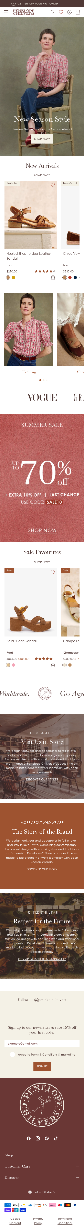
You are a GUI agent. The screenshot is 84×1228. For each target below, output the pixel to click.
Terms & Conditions (44, 1054)
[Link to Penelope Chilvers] (23, 12)
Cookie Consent (15, 1221)
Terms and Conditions (64, 1221)
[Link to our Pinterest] (47, 1138)
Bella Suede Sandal (21, 641)
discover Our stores (42, 779)
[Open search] (53, 12)
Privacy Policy (38, 1221)
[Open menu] (6, 12)
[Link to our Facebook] (29, 1138)
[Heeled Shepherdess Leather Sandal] (8, 277)
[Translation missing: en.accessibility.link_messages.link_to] (42, 1105)
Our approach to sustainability (42, 959)
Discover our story (42, 869)
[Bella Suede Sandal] (8, 665)
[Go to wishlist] (61, 12)
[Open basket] (78, 12)
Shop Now (42, 174)
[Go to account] (69, 12)
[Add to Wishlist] (53, 185)
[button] (40, 380)
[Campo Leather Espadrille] (64, 665)
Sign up (42, 1066)
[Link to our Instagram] (38, 1138)
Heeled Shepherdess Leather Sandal (29, 255)
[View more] (42, 86)
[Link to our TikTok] (55, 1138)
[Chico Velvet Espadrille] (64, 277)
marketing (68, 1054)
